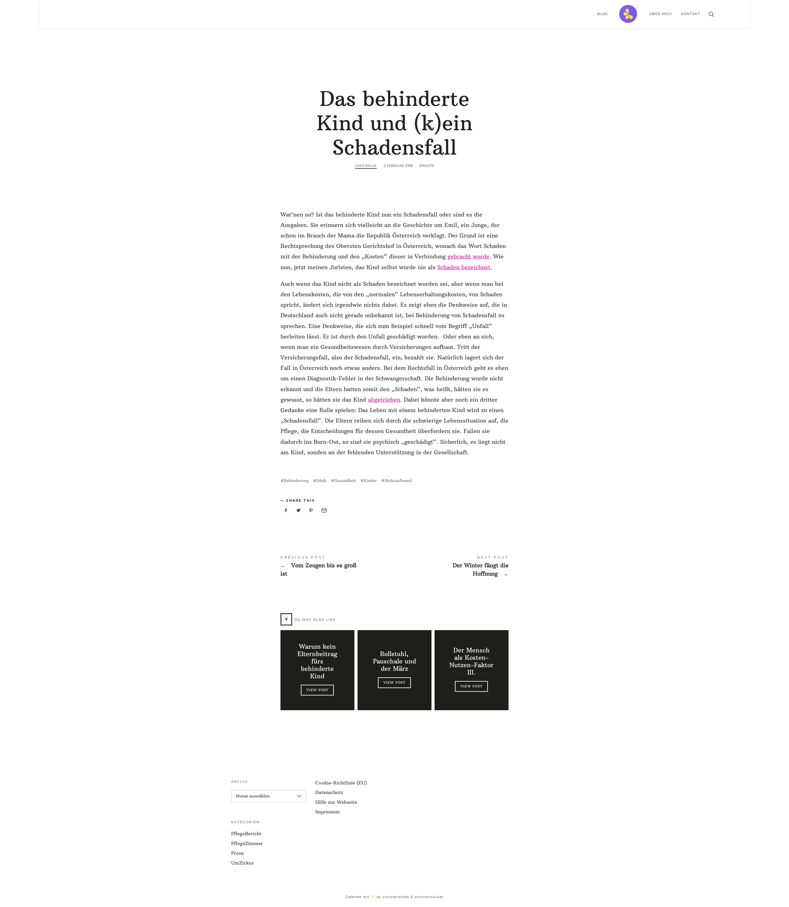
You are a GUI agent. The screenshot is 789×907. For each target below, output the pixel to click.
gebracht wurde (468, 256)
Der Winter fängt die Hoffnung (451, 566)
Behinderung (296, 481)
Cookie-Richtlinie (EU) (341, 783)
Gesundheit (345, 481)
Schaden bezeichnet (463, 267)
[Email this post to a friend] (323, 510)
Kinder (370, 481)
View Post (317, 690)
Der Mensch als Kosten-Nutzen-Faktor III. (471, 661)
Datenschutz (329, 792)
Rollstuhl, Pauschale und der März (394, 661)
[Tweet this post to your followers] (298, 510)
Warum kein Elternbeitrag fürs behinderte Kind (317, 661)
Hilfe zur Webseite (336, 802)
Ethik (321, 481)
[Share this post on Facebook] (286, 510)
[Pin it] (311, 510)
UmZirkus (366, 166)
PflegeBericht (246, 833)
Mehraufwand (398, 481)
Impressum (327, 812)
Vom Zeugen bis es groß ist (337, 566)
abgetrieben (384, 399)
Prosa (237, 853)
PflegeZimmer (247, 843)
